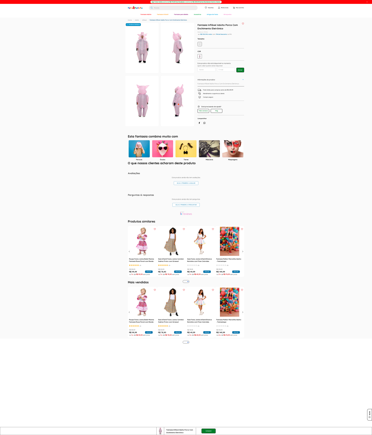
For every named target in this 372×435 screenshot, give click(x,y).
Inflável (144, 20)
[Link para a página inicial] (130, 20)
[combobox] (173, 7)
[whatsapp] (204, 123)
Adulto (137, 20)
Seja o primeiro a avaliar (186, 183)
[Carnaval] (135, 14)
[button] (200, 56)
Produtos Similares (134, 24)
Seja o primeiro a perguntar (186, 205)
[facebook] (199, 123)
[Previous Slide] (129, 251)
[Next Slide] (243, 251)
